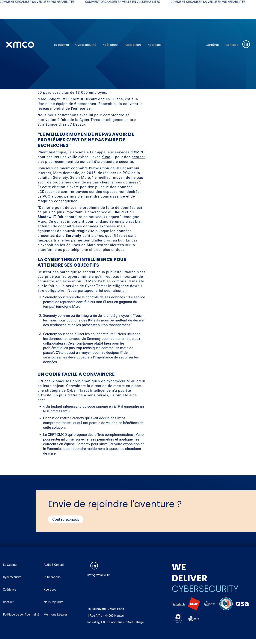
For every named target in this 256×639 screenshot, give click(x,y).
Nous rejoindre (53, 602)
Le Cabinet (10, 565)
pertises (154, 45)
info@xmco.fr (98, 575)
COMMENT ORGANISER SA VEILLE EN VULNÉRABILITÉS (114, 2)
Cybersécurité (86, 45)
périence (110, 45)
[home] (27, 44)
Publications (132, 45)
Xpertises (50, 589)
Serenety (60, 177)
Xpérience (9, 589)
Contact (231, 45)
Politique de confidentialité (21, 614)
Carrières (212, 45)
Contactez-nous (65, 519)
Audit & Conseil (54, 565)
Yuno (106, 157)
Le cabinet (61, 45)
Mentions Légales (56, 614)
